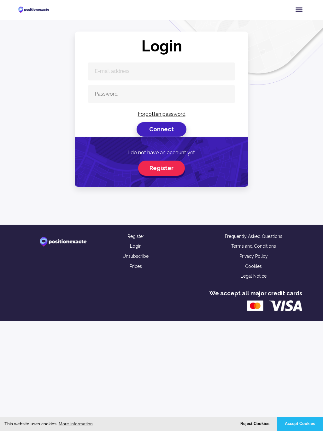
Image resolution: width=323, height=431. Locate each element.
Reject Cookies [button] (254, 424)
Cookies (253, 266)
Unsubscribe (136, 256)
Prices (136, 266)
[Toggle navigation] (299, 10)
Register (161, 168)
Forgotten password (161, 114)
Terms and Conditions (253, 246)
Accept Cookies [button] (300, 424)
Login (136, 246)
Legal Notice (254, 276)
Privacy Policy (253, 256)
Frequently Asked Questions (253, 236)
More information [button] (76, 423)
